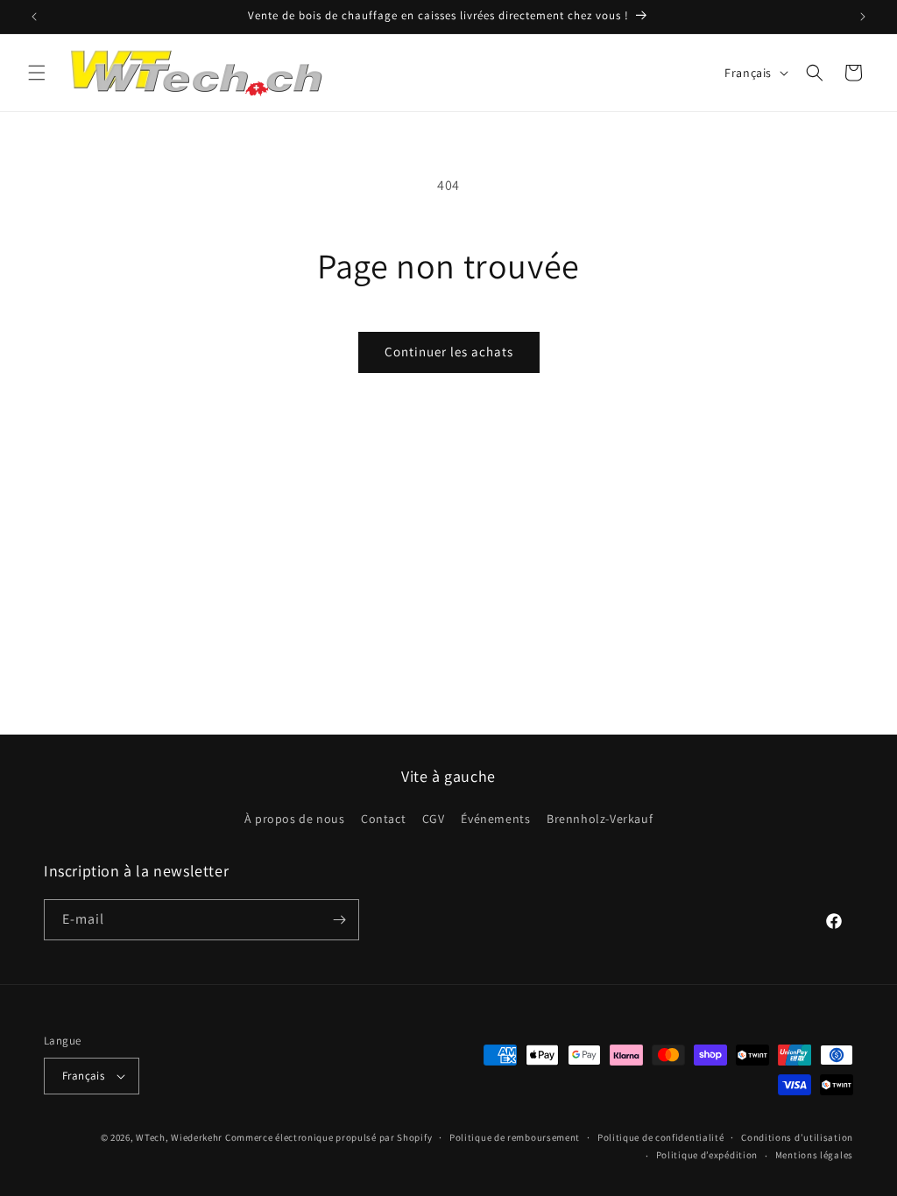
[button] (37, 72)
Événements (495, 819)
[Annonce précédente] (34, 16)
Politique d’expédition (707, 1155)
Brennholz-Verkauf (600, 819)
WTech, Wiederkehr (179, 1137)
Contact (383, 819)
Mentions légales (814, 1155)
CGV (433, 819)
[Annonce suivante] (863, 16)
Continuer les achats (449, 351)
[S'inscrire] (339, 919)
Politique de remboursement (514, 1137)
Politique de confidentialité (660, 1137)
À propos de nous (294, 819)
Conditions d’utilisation (797, 1137)
